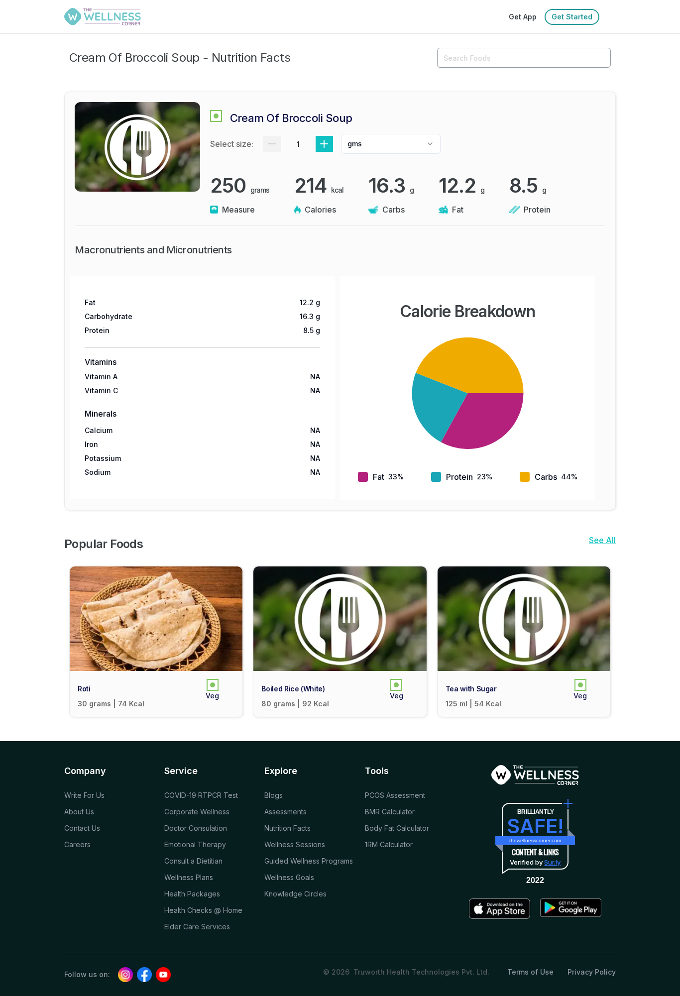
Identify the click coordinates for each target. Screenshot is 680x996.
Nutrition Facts (287, 828)
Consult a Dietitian (193, 861)
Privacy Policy (591, 972)
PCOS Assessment (395, 795)
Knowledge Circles (295, 893)
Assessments (285, 811)
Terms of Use (530, 972)
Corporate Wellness (196, 811)
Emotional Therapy (195, 844)
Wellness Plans (188, 877)
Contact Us (82, 828)
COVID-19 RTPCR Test (201, 795)
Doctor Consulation (195, 828)
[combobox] (391, 144)
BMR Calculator (390, 811)
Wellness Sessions (294, 844)
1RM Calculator (389, 844)
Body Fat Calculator (397, 828)
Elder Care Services (197, 926)
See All (602, 540)
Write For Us (84, 795)
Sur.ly (552, 862)
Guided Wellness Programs (308, 861)
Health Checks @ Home (203, 910)
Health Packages (192, 893)
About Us (79, 811)
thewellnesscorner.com (535, 840)
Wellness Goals (289, 877)
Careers (77, 844)
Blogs (273, 795)
